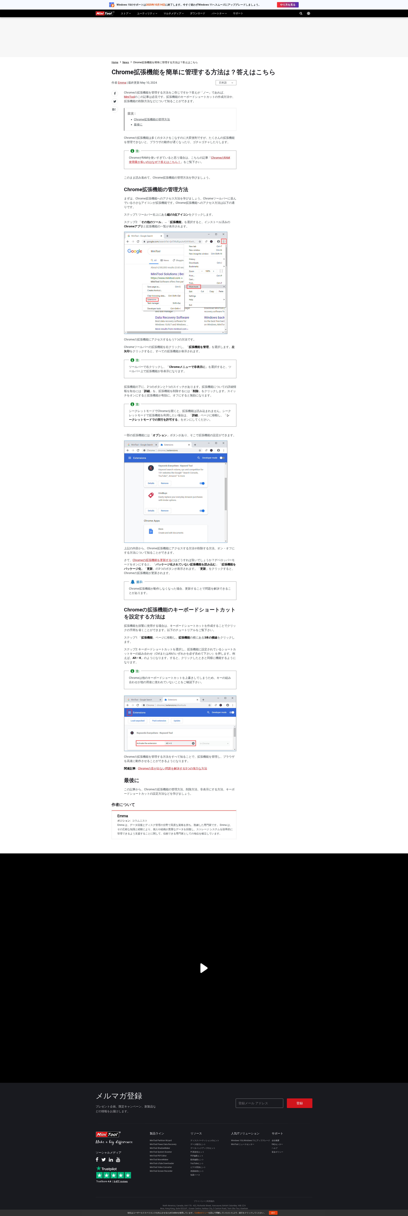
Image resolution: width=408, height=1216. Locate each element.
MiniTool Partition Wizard (161, 1140)
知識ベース (195, 1175)
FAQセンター (277, 1144)
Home (115, 62)
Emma (122, 82)
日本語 (223, 82)
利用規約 (210, 1201)
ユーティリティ (146, 13)
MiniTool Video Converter (161, 1167)
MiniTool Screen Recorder (161, 1171)
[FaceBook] (97, 1161)
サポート (238, 13)
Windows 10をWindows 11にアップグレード (250, 1140)
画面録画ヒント (197, 1171)
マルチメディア (173, 13)
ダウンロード (197, 13)
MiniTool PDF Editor (158, 1156)
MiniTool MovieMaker (159, 1159)
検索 (301, 13)
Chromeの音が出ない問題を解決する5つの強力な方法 (172, 768)
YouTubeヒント (197, 1163)
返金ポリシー (277, 1152)
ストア (125, 13)
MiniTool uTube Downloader (162, 1163)
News (125, 62)
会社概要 (275, 1140)
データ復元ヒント (198, 1144)
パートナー (218, 13)
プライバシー (199, 1201)
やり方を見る (287, 4)
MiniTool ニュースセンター (242, 1144)
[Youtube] (118, 1161)
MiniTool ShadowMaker (160, 1148)
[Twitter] (103, 1161)
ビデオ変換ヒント (198, 1167)
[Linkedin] (111, 1161)
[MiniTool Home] (105, 13)
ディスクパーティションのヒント (204, 1140)
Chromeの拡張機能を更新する (152, 560)
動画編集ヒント (197, 1159)
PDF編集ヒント (196, 1156)
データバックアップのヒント (202, 1148)
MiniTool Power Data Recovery (163, 1144)
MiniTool (129, 96)
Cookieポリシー (201, 1213)
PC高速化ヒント (197, 1152)
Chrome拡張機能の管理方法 (152, 119)
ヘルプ (274, 1148)
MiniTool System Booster (161, 1152)
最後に (138, 124)
